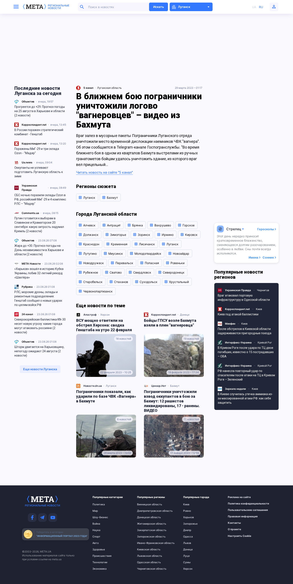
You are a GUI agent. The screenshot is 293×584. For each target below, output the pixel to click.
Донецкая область (145, 517)
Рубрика (27, 286)
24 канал (27, 314)
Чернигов (263, 290)
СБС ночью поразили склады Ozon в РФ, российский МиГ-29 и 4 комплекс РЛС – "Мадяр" (40, 199)
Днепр (187, 530)
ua (254, 7)
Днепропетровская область (145, 510)
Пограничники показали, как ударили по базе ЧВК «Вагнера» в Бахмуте (106, 396)
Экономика (99, 568)
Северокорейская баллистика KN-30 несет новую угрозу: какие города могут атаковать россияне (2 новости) (40, 326)
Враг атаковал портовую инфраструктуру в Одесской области (244, 297)
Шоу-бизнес (100, 517)
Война (96, 523)
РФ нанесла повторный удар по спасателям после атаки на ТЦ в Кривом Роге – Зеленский (246, 375)
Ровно (187, 510)
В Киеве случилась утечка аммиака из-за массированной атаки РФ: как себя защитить (245, 398)
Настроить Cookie (239, 535)
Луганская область (109, 87)
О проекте (234, 529)
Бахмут (174, 385)
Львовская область (145, 555)
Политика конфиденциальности (237, 503)
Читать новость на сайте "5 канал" (104, 172)
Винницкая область (145, 504)
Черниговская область (145, 568)
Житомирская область (145, 523)
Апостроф (90, 314)
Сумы (186, 562)
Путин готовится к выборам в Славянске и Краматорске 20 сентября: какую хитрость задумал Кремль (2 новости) (39, 225)
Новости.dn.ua (92, 385)
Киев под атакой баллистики (238, 314)
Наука (96, 530)
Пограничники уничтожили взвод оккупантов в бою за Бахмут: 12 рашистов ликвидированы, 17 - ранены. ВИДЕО (172, 401)
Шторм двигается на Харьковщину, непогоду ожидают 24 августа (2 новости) (39, 351)
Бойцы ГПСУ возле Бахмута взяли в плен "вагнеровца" (170, 322)
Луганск (111, 385)
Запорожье (190, 523)
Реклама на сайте (237, 497)
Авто (95, 543)
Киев (259, 309)
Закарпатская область (145, 530)
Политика (98, 504)
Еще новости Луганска (40, 369)
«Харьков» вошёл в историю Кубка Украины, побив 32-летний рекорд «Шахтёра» (38, 273)
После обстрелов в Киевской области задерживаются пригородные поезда (244, 331)
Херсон (105, 314)
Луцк (186, 555)
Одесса (188, 536)
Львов (187, 543)
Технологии (99, 562)
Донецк (184, 314)
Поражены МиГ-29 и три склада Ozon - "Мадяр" (36, 151)
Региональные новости (58, 6)
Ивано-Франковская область (145, 543)
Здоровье (98, 549)
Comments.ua (30, 213)
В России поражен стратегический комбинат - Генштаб (38, 132)
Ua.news (27, 162)
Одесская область (145, 562)
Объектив (28, 101)
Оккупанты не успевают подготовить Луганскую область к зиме (38, 172)
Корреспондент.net (34, 124)
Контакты (234, 522)
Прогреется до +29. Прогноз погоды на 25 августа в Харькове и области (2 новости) (39, 111)
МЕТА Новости (31, 263)
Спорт (96, 536)
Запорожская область (145, 536)
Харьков (188, 517)
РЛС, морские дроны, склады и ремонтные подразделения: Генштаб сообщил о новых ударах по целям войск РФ (38, 298)
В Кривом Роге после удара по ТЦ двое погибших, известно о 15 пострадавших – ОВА (246, 352)
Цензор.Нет (158, 385)
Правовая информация (237, 516)
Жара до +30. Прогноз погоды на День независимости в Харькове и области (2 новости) (39, 250)
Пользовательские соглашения (237, 510)
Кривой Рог (265, 342)
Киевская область (145, 549)
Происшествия (100, 555)
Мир (95, 510)
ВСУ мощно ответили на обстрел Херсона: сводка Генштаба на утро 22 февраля (104, 325)
